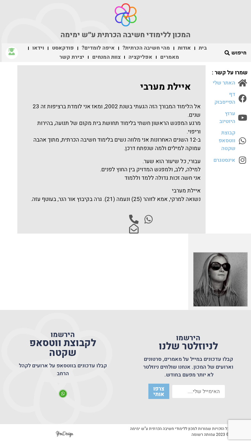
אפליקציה (140, 57)
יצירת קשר (71, 57)
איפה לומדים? (98, 48)
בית (203, 48)
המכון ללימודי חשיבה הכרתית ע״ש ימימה (125, 35)
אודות (184, 48)
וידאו (38, 48)
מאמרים (169, 57)
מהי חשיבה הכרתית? (146, 48)
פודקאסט (63, 48)
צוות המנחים (106, 57)
